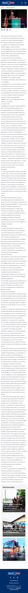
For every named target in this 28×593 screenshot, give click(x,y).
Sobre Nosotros (14, 580)
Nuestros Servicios (14, 583)
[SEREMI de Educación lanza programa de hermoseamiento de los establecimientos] (14, 525)
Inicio (2, 7)
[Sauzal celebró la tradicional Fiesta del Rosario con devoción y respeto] (14, 500)
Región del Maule (10, 7)
